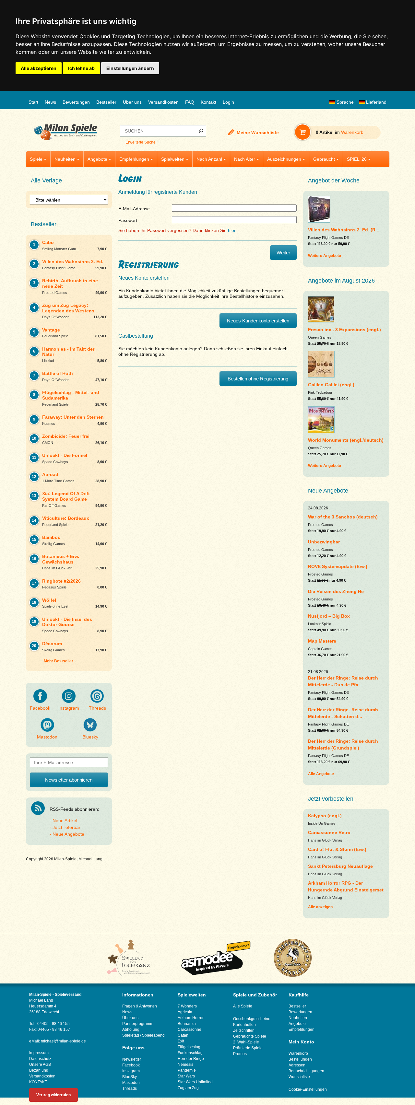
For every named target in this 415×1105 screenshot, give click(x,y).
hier (231, 230)
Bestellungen (300, 1059)
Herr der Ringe (191, 1058)
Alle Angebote (321, 774)
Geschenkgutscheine (251, 1019)
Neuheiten (65, 159)
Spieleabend (153, 1035)
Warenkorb (298, 1053)
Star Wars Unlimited (195, 1082)
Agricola (185, 1012)
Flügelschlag (189, 1047)
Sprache (344, 102)
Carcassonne (189, 1029)
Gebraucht (324, 159)
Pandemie (187, 1070)
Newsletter (131, 1059)
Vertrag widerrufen (53, 1095)
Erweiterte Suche (140, 142)
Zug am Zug (188, 1088)
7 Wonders (187, 1006)
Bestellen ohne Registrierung (258, 378)
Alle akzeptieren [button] (38, 68)
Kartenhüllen (244, 1024)
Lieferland (375, 102)
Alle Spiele (242, 1006)
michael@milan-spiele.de (63, 1041)
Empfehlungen (134, 159)
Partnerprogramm (137, 1023)
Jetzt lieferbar (66, 827)
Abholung (130, 1029)
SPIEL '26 (357, 159)
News (50, 102)
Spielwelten (172, 159)
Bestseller (106, 102)
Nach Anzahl (209, 159)
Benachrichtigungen (306, 1071)
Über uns (132, 102)
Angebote (97, 159)
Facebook (40, 708)
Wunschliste (299, 1077)
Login (228, 102)
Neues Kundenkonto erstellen (258, 320)
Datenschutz (40, 1058)
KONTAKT (38, 1082)
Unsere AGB (40, 1064)
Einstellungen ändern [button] (130, 68)
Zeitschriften (244, 1030)
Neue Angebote (68, 834)
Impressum (39, 1053)
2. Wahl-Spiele (246, 1042)
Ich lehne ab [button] (81, 68)
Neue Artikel (65, 820)
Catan (183, 1035)
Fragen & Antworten (139, 1006)
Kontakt (208, 102)
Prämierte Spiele (248, 1048)
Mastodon (47, 736)
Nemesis (185, 1064)
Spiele (36, 159)
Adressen (297, 1065)
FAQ (189, 102)
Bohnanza (187, 1023)
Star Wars (186, 1076)
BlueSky (129, 1077)
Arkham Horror (191, 1018)
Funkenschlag (190, 1053)
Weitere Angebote (324, 255)
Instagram (68, 708)
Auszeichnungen (284, 159)
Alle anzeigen (320, 907)
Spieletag (130, 1035)
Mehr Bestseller (58, 661)
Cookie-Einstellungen (308, 1089)
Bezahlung (38, 1070)
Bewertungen (76, 102)
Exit (181, 1041)
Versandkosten (163, 102)
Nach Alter (244, 159)
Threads (97, 708)
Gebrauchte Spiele (249, 1036)
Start (33, 102)
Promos (240, 1054)
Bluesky (90, 736)
